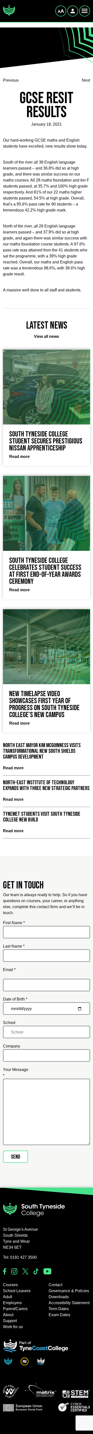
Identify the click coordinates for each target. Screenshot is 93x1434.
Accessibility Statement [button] (69, 1303)
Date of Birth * (15, 999)
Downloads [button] (59, 1297)
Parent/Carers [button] (15, 1309)
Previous (11, 80)
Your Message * (15, 1072)
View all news (46, 336)
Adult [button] (7, 1297)
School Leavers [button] (17, 1291)
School (9, 1023)
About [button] (8, 1315)
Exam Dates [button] (59, 1315)
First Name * (14, 923)
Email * (9, 970)
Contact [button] (55, 1285)
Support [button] (10, 1321)
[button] (11, 1391)
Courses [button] (10, 1285)
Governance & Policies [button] (69, 1291)
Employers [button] (12, 1303)
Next (86, 80)
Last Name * (14, 946)
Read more (13, 768)
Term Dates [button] (59, 1309)
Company (11, 1046)
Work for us (13, 1327)
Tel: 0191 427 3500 (20, 1257)
